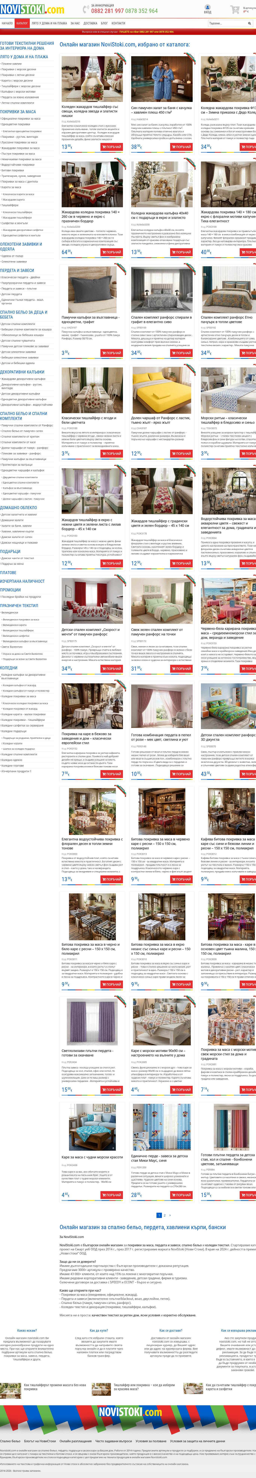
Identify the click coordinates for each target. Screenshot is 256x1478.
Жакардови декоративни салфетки (23, 230)
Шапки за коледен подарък (19, 748)
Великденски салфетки (16, 635)
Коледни (8, 667)
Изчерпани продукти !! (16, 771)
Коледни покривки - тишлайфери (23, 720)
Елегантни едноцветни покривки (22, 131)
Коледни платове (12, 765)
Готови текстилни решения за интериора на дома (27, 46)
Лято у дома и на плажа (49, 23)
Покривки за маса (18, 111)
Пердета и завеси (17, 270)
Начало (7, 23)
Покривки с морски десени (18, 69)
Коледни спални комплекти (19, 754)
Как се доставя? (170, 1330)
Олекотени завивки (14, 261)
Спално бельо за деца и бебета (23, 314)
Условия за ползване (151, 1441)
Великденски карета (14, 625)
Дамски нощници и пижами (19, 542)
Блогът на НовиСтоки (40, 1441)
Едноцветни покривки (15, 124)
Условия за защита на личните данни (197, 1441)
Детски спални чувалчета (18, 340)
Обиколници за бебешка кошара (22, 335)
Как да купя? (99, 1330)
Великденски (9, 612)
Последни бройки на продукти (21, 596)
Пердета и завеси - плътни (19, 288)
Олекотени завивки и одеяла (21, 246)
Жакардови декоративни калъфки (23, 379)
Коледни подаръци (13, 731)
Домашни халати (12, 520)
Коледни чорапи (12, 743)
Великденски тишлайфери (18, 630)
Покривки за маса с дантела (19, 181)
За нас (75, 23)
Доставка (90, 23)
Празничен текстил (19, 605)
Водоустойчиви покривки (17, 164)
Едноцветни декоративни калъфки (23, 399)
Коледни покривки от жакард (20, 708)
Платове (8, 572)
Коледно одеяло (11, 760)
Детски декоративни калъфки (20, 393)
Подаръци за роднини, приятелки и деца (26, 738)
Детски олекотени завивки (18, 352)
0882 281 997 (107, 10)
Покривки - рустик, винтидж (19, 136)
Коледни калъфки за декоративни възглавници (23, 676)
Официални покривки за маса (20, 118)
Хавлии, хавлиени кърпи (17, 531)
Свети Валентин (11, 646)
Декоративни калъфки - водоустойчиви (27, 404)
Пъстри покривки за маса (18, 153)
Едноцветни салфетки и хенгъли (21, 235)
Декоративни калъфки (22, 372)
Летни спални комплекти (17, 103)
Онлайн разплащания (76, 1441)
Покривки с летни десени (17, 75)
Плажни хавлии (11, 63)
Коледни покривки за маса (18, 696)
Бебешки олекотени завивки (19, 357)
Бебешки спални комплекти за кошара (26, 329)
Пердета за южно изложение (20, 97)
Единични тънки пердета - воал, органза (22, 301)
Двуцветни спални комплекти (20, 477)
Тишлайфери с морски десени (20, 86)
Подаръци (10, 551)
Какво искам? (27, 1330)
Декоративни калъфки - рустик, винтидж (21, 386)
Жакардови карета (14, 199)
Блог (104, 23)
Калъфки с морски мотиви (18, 91)
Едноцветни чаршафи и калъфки (22, 470)
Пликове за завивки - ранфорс (21, 453)
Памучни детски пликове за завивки (25, 346)
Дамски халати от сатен (16, 537)
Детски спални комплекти (18, 324)
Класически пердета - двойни (20, 277)
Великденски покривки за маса (21, 619)
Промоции (10, 589)
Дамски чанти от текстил (17, 558)
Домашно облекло (18, 507)
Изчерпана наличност (22, 581)
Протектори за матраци (16, 464)
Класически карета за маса (18, 194)
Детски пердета (11, 294)
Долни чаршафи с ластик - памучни (23, 498)
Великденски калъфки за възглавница (25, 641)
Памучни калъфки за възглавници (23, 459)
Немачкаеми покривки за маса (21, 159)
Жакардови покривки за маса (20, 148)
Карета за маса (11, 187)
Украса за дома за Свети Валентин (23, 653)
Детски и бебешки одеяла (18, 363)
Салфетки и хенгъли (14, 223)
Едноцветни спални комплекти (21, 482)
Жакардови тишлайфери (17, 217)
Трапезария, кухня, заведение (21, 176)
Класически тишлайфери (17, 212)
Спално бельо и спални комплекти (23, 416)
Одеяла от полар (12, 256)
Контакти (118, 23)
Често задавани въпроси (113, 1441)
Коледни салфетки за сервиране (22, 725)
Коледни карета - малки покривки (23, 714)
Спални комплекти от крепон (20, 436)
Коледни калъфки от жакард (19, 685)
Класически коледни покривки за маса (25, 703)
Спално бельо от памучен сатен (22, 431)
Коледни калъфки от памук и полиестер (26, 690)
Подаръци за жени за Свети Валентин (25, 659)
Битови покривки (12, 170)
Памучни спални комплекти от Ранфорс (27, 425)
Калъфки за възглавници (17, 488)
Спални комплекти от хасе (18, 442)
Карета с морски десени (17, 80)
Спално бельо (10, 1441)
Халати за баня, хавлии (16, 525)
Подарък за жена (12, 563)
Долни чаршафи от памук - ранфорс (24, 448)
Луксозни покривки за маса (19, 142)
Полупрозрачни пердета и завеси (23, 283)
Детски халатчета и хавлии (19, 514)
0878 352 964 (141, 10)
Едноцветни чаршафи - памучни (22, 493)
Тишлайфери (9, 205)
